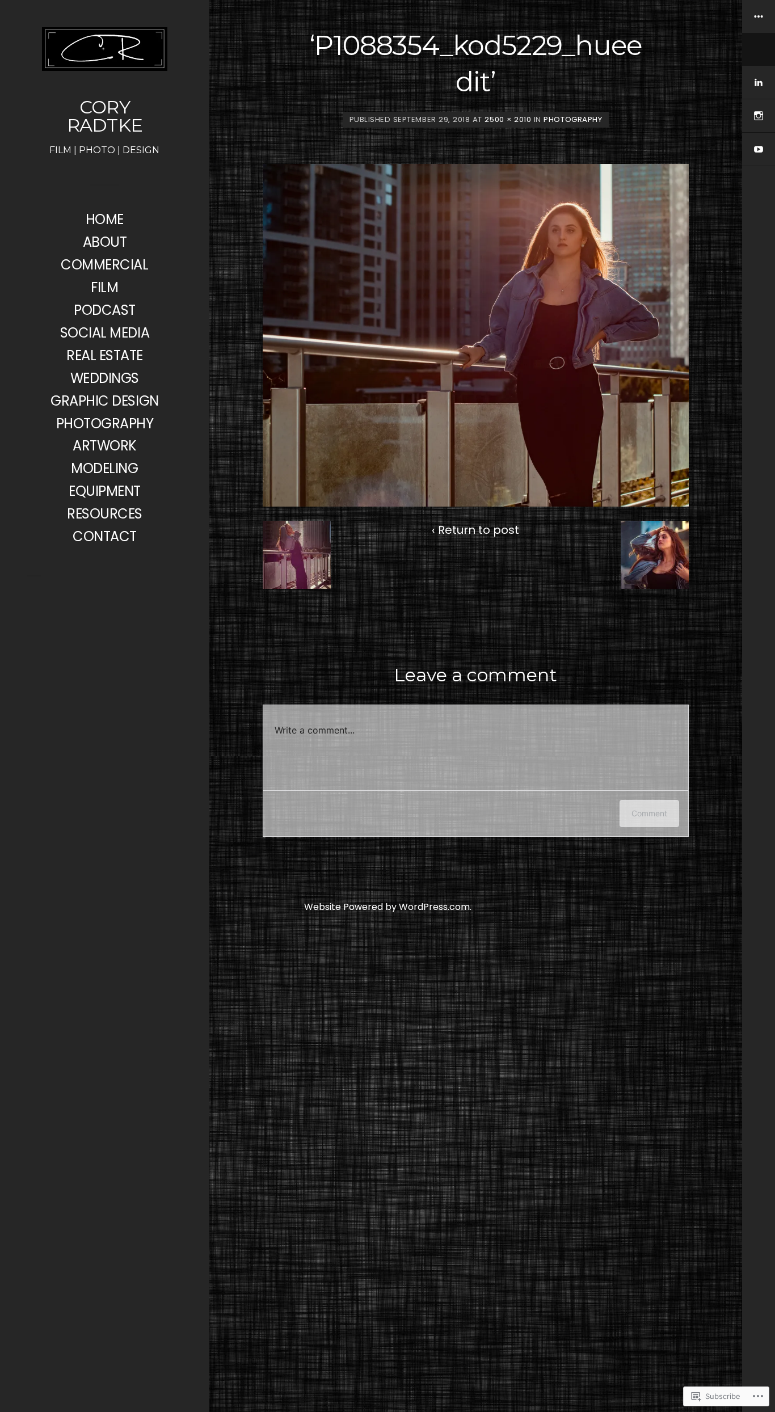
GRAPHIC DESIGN (104, 400)
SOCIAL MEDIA (104, 332)
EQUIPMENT (105, 491)
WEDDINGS (104, 378)
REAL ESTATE (104, 355)
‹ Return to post (475, 530)
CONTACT (105, 536)
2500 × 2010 (508, 119)
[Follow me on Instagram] (758, 116)
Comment (649, 813)
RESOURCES (104, 513)
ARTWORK (105, 445)
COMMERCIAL (104, 264)
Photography (573, 119)
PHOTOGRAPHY (105, 423)
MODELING (104, 468)
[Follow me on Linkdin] (758, 82)
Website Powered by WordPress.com (387, 906)
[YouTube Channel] (758, 149)
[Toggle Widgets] (758, 33)
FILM (104, 287)
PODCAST (105, 310)
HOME (105, 219)
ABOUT (105, 242)
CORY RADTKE (104, 116)
